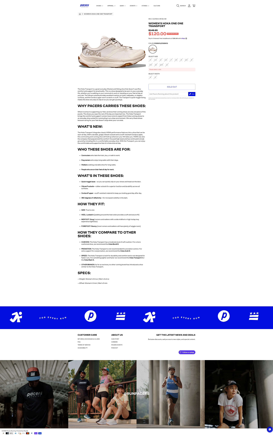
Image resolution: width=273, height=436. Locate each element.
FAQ (79, 342)
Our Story (115, 339)
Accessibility (83, 348)
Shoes (99, 6)
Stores (145, 6)
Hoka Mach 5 (89, 260)
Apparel (110, 6)
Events (133, 6)
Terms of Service (84, 345)
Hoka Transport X (136, 258)
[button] (182, 5)
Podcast (114, 348)
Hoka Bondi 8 (113, 244)
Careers (114, 342)
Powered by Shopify (22, 431)
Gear (122, 6)
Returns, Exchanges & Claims (89, 339)
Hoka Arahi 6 (125, 251)
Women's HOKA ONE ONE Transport (98, 14)
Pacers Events (116, 345)
